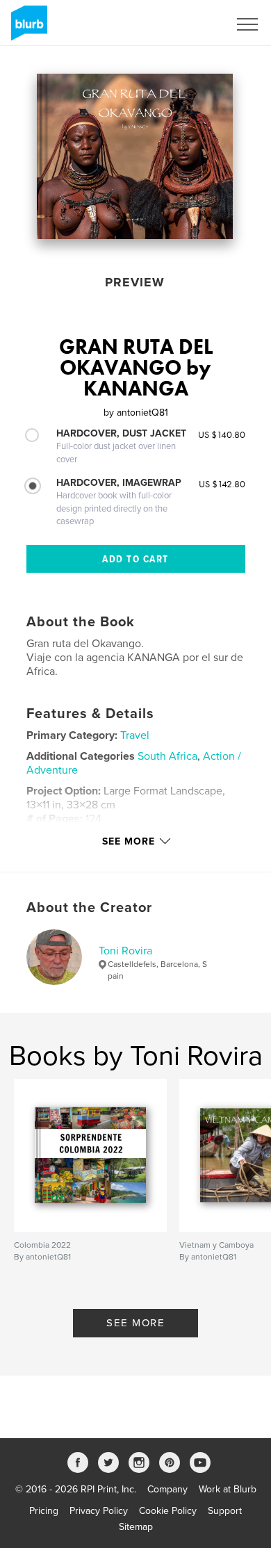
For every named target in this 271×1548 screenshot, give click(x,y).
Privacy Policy (98, 1511)
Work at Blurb (227, 1489)
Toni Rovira (125, 951)
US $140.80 (221, 434)
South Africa (167, 756)
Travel (134, 735)
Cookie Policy (168, 1511)
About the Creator (89, 907)
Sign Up (193, 24)
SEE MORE (135, 1323)
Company (167, 1489)
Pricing (43, 1511)
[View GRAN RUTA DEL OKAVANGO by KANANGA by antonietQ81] (135, 156)
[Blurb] (27, 28)
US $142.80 (222, 484)
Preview (135, 282)
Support (225, 1511)
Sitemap (136, 1527)
